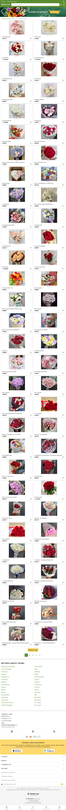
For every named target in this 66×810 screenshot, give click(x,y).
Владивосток (5, 677)
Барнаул (3, 674)
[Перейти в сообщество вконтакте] (11, 731)
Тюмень (36, 689)
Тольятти (37, 687)
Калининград (5, 695)
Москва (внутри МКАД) (8, 666)
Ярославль (37, 700)
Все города (37, 702)
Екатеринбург (5, 684)
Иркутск (3, 689)
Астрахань (4, 671)
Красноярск (4, 700)
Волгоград (4, 679)
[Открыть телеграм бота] (33, 731)
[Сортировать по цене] (61, 4)
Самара (36, 679)
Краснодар (4, 697)
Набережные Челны (7, 702)
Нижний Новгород (6, 705)
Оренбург (37, 671)
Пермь (36, 674)
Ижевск (3, 687)
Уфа (35, 695)
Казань (3, 692)
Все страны (37, 705)
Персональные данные (8, 772)
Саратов (36, 682)
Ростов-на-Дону (39, 677)
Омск (35, 669)
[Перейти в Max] (54, 731)
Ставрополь (38, 684)
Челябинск (37, 697)
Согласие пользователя (8, 780)
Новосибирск (38, 666)
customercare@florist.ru (8, 727)
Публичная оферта (7, 776)
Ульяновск (37, 692)
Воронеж (4, 682)
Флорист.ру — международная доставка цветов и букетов (33, 800)
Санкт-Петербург (6, 669)
